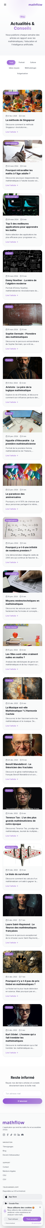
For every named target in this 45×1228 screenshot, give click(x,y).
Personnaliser (10, 1223)
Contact (6, 1167)
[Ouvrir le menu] (5, 4)
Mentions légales (9, 1171)
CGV (4, 1179)
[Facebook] (7, 1135)
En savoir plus (36, 1223)
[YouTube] (15, 1135)
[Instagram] (4, 1135)
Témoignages (8, 1147)
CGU (4, 1175)
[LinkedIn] (19, 1135)
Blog (4, 1151)
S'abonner (22, 1101)
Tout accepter (32, 1219)
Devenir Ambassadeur (11, 1155)
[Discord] (22, 1135)
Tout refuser (13, 1219)
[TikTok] (11, 1135)
